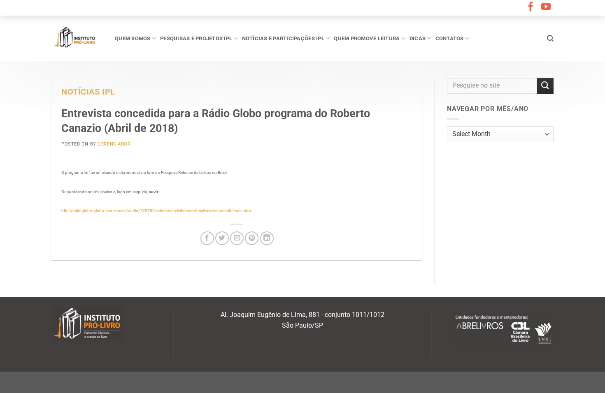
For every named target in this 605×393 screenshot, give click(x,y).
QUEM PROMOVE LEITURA (367, 38)
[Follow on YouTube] (546, 7)
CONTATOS (449, 38)
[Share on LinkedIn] (267, 238)
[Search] (550, 38)
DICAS (418, 38)
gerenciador (114, 144)
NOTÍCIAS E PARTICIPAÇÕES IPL (283, 38)
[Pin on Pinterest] (251, 238)
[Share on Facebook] (207, 238)
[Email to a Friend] (237, 238)
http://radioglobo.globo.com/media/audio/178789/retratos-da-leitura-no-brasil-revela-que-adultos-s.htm (156, 210)
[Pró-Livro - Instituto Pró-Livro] (76, 38)
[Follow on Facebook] (530, 7)
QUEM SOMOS (133, 38)
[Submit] (545, 86)
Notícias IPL (88, 92)
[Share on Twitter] (222, 238)
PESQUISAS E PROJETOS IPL (196, 38)
